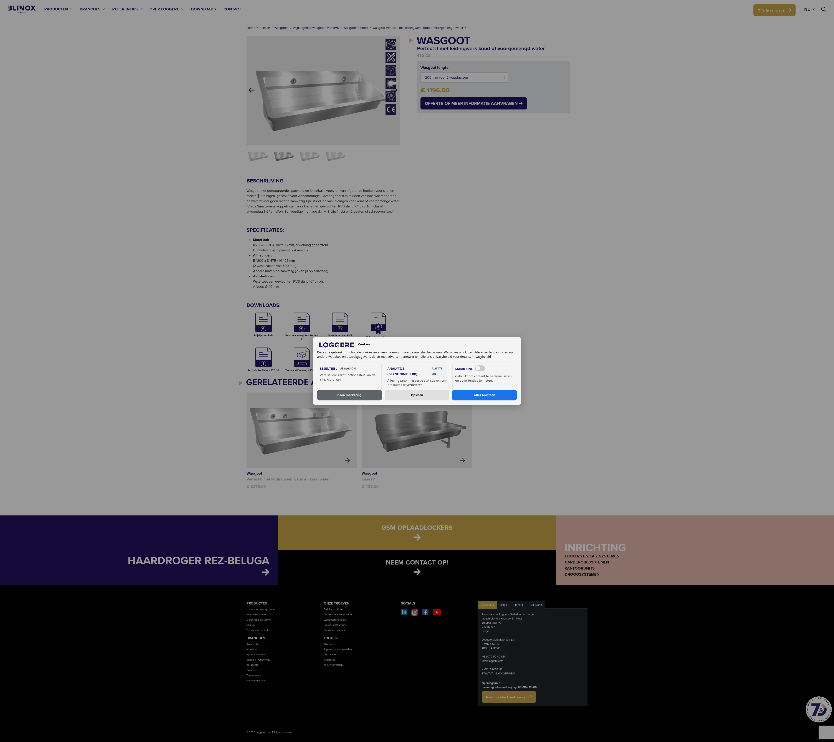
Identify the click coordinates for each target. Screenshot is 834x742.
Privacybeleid (481, 357)
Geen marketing (349, 395)
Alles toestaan (484, 395)
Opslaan (417, 395)
